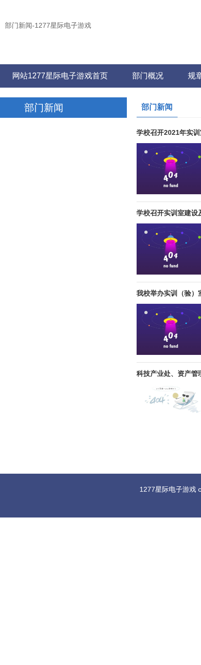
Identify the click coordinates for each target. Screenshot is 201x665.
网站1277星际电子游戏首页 (60, 76)
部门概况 (147, 76)
